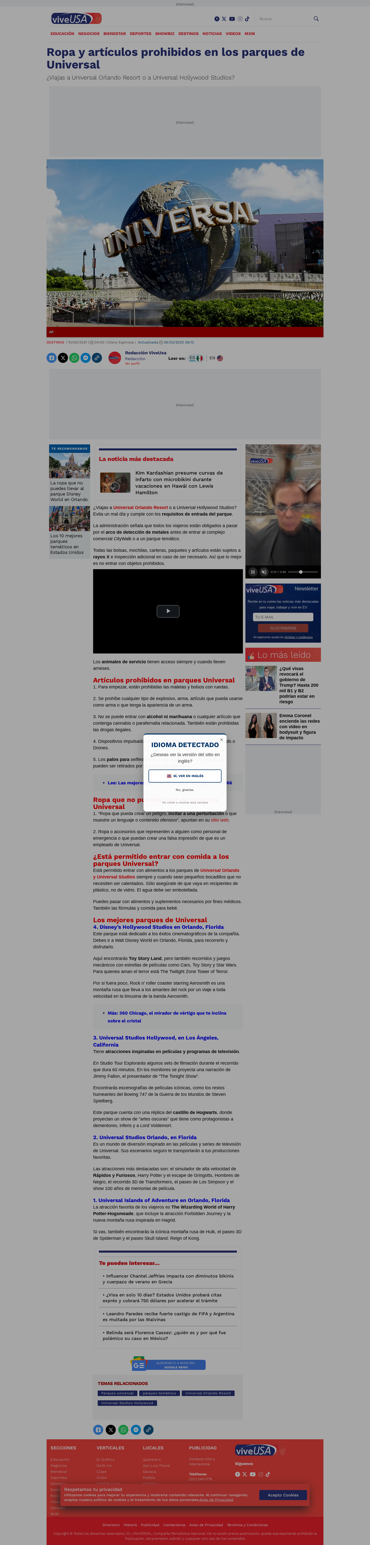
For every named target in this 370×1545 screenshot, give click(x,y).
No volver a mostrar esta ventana (185, 802)
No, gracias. (185, 790)
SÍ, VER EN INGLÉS (185, 776)
